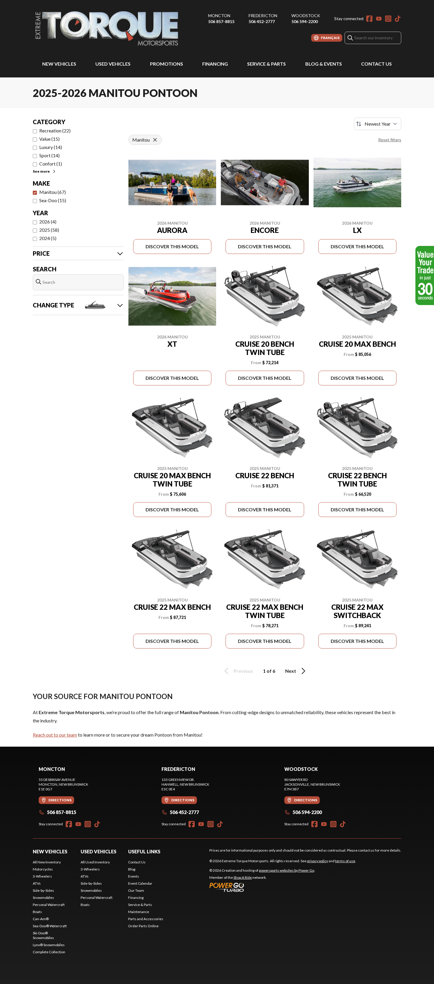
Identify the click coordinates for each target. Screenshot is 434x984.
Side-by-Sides (43, 890)
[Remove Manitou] (155, 139)
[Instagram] (388, 18)
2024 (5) (47, 238)
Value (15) (49, 139)
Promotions (166, 64)
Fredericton (263, 15)
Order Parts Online (143, 926)
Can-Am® (41, 919)
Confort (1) (50, 163)
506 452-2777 (262, 21)
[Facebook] (369, 18)
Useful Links (144, 851)
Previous (243, 671)
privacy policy (317, 861)
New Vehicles (59, 64)
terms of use (345, 861)
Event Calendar (140, 883)
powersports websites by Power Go (286, 870)
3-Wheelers (42, 876)
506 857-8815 (221, 21)
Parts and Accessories (145, 919)
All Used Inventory (95, 862)
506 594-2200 (304, 21)
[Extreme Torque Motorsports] (106, 28)
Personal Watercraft (49, 904)
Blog (131, 869)
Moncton (219, 15)
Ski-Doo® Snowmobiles (43, 935)
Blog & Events (323, 64)
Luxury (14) (50, 147)
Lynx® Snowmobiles (49, 945)
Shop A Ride (243, 877)
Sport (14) (49, 155)
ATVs (37, 883)
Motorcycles (43, 869)
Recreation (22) (55, 130)
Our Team (136, 890)
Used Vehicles (112, 64)
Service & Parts (266, 64)
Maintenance (138, 912)
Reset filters (389, 139)
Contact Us (376, 64)
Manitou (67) (52, 192)
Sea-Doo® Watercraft (50, 926)
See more (41, 171)
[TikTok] (397, 18)
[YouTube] (378, 18)
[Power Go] (262, 887)
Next (290, 671)
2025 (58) (49, 230)
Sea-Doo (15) (52, 200)
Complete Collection (49, 952)
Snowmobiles (43, 897)
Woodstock (305, 15)
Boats (37, 912)
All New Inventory (47, 862)
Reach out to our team (55, 734)
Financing (215, 64)
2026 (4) (47, 221)
